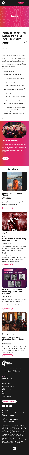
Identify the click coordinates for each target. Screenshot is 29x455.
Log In (21, 2)
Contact (4, 395)
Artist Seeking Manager (8, 386)
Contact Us (5, 377)
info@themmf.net (7, 380)
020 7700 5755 (7, 378)
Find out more (7, 208)
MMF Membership (6, 390)
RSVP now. (4, 118)
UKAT (5, 233)
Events (5, 333)
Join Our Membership (9, 401)
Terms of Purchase (6, 396)
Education (6, 43)
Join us (6, 158)
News (11, 333)
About (3, 388)
